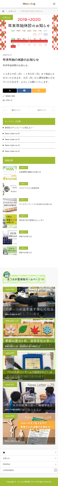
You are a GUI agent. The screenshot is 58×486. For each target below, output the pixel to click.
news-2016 (10, 289)
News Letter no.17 (12, 139)
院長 (13, 96)
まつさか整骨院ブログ (26, 482)
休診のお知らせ (25, 236)
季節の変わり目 (12, 321)
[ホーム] (29, 452)
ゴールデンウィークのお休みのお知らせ (35, 204)
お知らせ (6, 17)
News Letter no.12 (12, 145)
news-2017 (10, 384)
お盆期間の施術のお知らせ (30, 172)
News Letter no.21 (12, 151)
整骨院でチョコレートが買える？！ (19, 128)
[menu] (54, 4)
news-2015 (10, 416)
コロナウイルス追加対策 (29, 188)
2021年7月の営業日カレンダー (31, 220)
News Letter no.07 (12, 133)
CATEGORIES (8, 470)
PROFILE (6, 464)
